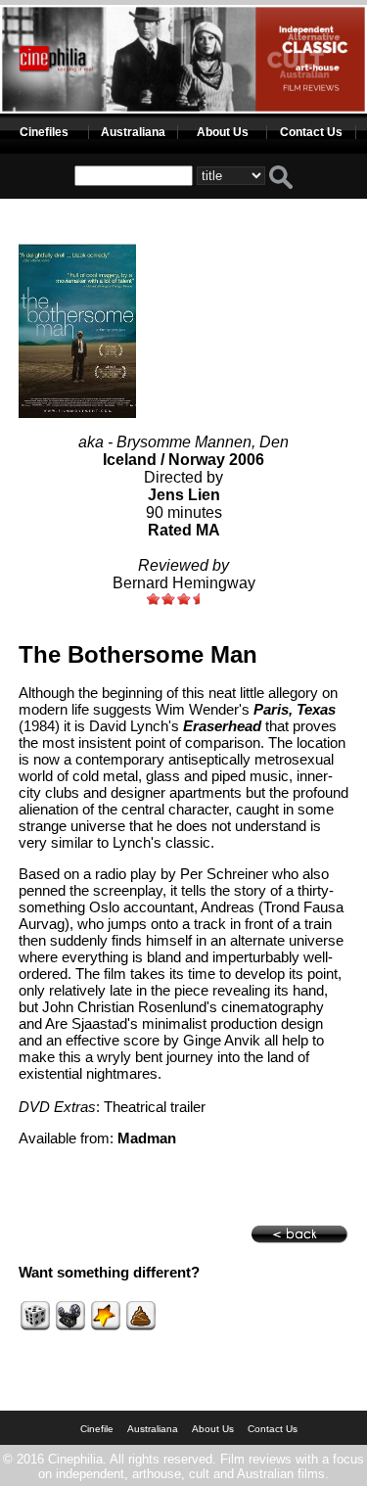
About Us (223, 132)
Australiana (133, 132)
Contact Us (311, 132)
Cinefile (97, 1428)
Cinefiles (44, 132)
